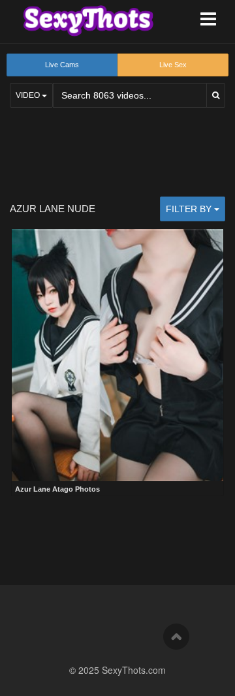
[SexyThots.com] (88, 21)
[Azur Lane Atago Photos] (117, 355)
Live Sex (173, 65)
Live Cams (62, 65)
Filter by (190, 209)
